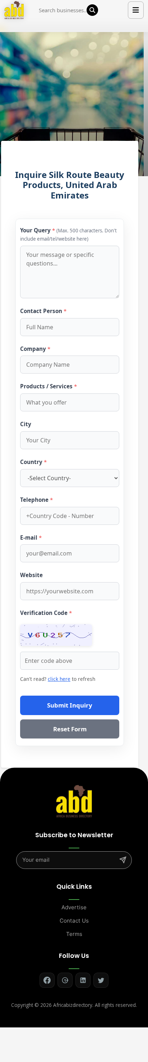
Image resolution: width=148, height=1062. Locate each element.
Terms (74, 934)
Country (33, 461)
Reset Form (70, 729)
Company (35, 348)
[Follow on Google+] (65, 980)
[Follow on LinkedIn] (83, 980)
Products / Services (48, 386)
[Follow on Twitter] (100, 980)
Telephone (36, 499)
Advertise (74, 907)
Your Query (68, 234)
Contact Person (43, 310)
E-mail (31, 537)
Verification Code (46, 612)
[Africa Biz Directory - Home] (74, 800)
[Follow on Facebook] (47, 980)
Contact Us (74, 920)
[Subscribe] (122, 860)
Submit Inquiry (69, 705)
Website (31, 575)
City (25, 424)
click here (59, 678)
